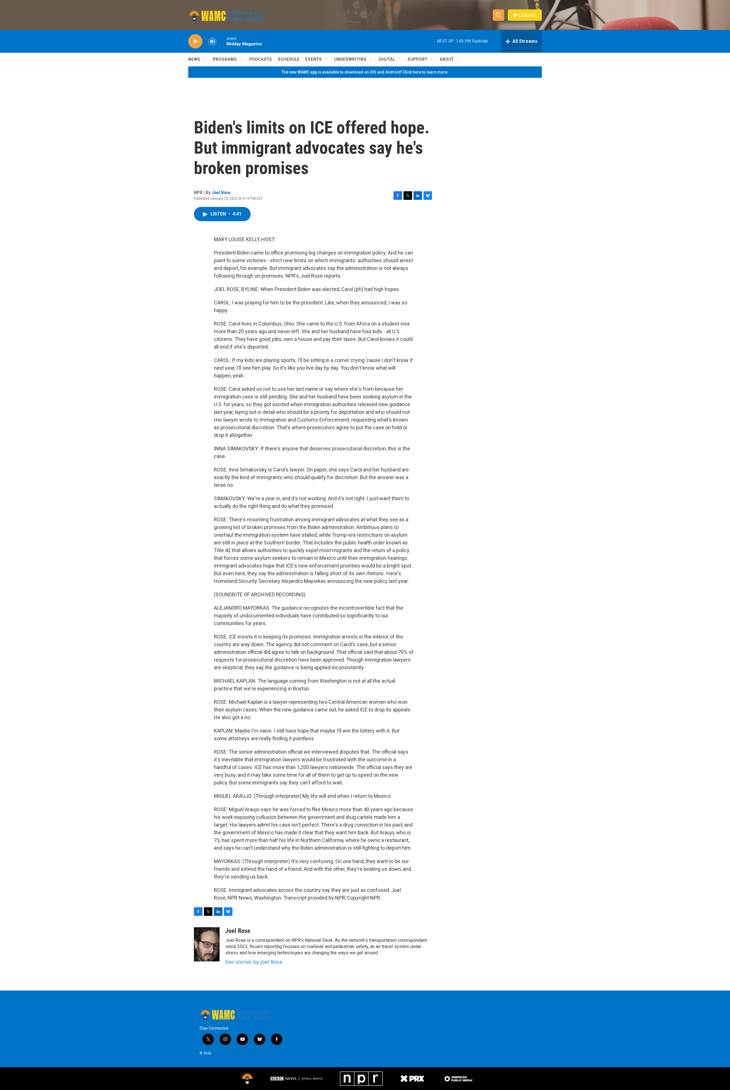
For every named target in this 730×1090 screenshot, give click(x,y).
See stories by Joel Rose (253, 961)
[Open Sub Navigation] (204, 59)
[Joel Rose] (207, 944)
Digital (387, 59)
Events (313, 59)
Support (417, 59)
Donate (527, 15)
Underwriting (350, 59)
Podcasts (260, 59)
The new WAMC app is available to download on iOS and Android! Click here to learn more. (365, 72)
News (194, 59)
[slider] (221, 41)
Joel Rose (221, 192)
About (447, 59)
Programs (225, 59)
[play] (195, 41)
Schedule (289, 59)
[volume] (212, 41)
